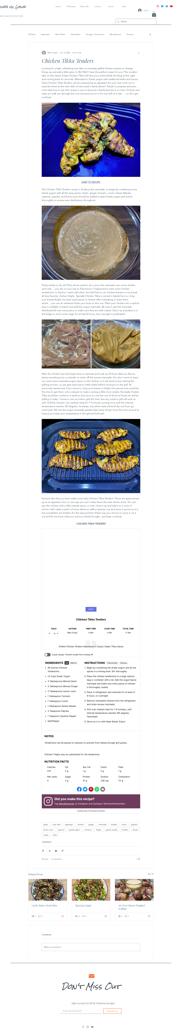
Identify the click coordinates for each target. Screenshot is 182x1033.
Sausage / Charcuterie (95, 34)
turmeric (88, 831)
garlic (45, 826)
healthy (114, 826)
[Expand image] (66, 344)
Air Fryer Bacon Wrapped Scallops (131, 908)
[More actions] (138, 52)
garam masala (111, 831)
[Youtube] (171, 6)
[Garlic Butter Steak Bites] (48, 891)
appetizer (69, 826)
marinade (102, 826)
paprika (134, 826)
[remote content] (91, 672)
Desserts (130, 34)
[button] (154, 14)
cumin (124, 826)
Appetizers (45, 34)
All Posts (31, 34)
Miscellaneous (115, 34)
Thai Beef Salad (83, 907)
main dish (56, 826)
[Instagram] (157, 6)
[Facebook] (162, 6)
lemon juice (48, 831)
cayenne (61, 831)
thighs (98, 831)
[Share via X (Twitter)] (49, 852)
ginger (91, 826)
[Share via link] (62, 852)
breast (135, 831)
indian (45, 836)
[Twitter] (166, 6)
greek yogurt (74, 831)
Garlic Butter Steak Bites (44, 906)
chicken (81, 826)
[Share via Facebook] (43, 852)
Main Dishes (60, 34)
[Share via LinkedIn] (56, 852)
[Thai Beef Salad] (91, 891)
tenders (125, 831)
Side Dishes (75, 34)
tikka (55, 836)
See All (151, 875)
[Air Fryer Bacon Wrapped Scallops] (134, 891)
